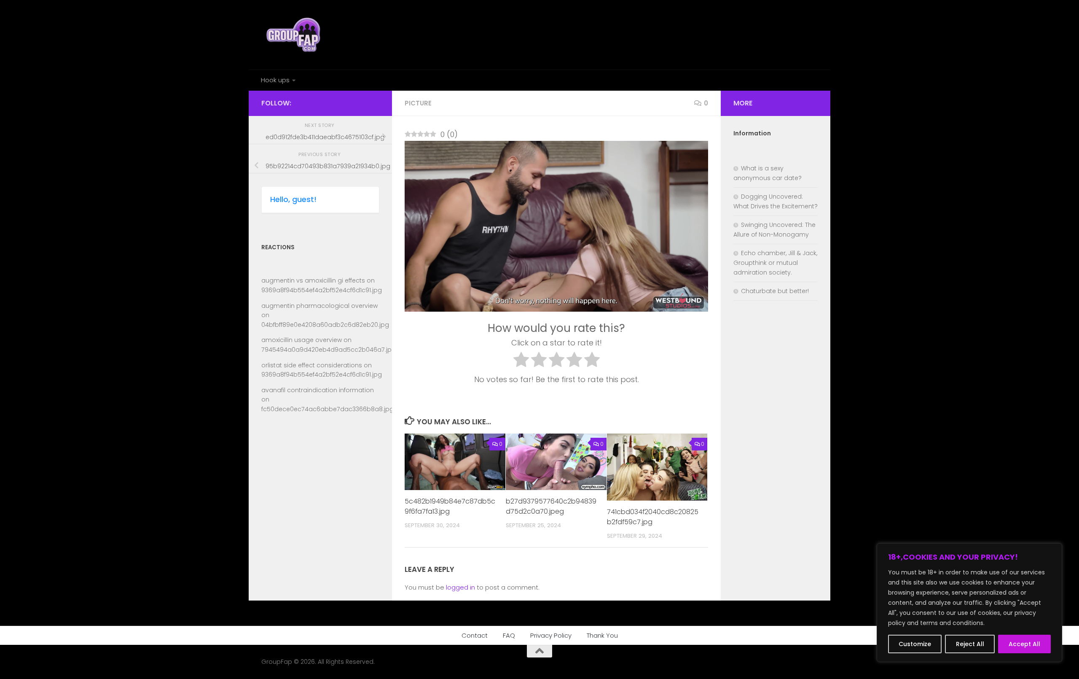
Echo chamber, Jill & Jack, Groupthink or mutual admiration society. (775, 263)
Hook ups (275, 79)
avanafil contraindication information (317, 390)
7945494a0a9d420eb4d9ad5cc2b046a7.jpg (328, 349)
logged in (460, 587)
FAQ (509, 635)
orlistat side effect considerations (311, 365)
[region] (969, 602)
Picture (418, 103)
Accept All (1024, 644)
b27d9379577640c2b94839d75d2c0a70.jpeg (551, 507)
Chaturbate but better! (775, 291)
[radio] (521, 361)
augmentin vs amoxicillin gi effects (313, 280)
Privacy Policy (551, 635)
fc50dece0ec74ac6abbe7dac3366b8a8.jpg (327, 409)
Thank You (602, 635)
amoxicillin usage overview (301, 340)
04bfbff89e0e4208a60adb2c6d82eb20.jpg (325, 325)
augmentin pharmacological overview (319, 306)
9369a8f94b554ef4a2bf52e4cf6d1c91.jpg (321, 290)
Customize (915, 644)
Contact (475, 635)
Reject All (970, 644)
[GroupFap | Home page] (294, 35)
